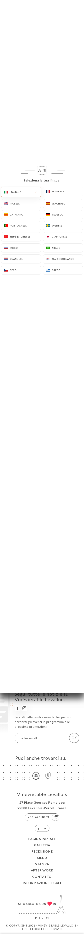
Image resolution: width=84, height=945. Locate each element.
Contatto (42, 876)
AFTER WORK (42, 870)
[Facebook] (18, 708)
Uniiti (44, 918)
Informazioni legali (42, 883)
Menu (42, 857)
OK (74, 738)
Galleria (42, 845)
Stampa (42, 864)
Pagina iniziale (42, 839)
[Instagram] (24, 708)
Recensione (42, 851)
